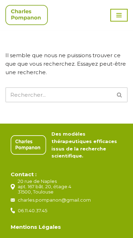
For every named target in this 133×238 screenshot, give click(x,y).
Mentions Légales (36, 227)
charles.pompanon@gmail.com (54, 200)
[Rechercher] (120, 94)
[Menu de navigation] (119, 15)
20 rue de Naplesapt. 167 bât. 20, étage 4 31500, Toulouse (44, 186)
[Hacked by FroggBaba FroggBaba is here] (26, 15)
